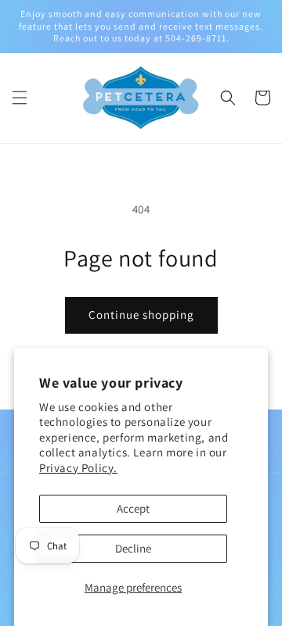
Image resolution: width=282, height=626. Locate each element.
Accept (133, 508)
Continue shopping (141, 314)
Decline (133, 548)
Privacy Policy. (78, 467)
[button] (19, 97)
